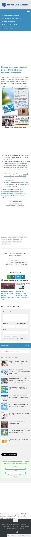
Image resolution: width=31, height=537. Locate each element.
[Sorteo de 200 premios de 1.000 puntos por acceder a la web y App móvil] (23, 286)
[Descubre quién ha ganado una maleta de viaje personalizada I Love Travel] (8, 286)
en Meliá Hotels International (16, 176)
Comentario (7, 311)
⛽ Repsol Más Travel (8, 21)
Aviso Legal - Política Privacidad (23, 535)
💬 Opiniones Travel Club (9, 25)
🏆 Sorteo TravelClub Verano (10, 15)
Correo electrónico (22, 323)
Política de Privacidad (18, 338)
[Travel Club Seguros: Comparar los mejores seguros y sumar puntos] (4, 398)
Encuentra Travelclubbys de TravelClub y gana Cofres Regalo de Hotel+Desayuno (19, 371)
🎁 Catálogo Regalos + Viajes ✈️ (11, 18)
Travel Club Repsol (17, 239)
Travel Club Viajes (16, 241)
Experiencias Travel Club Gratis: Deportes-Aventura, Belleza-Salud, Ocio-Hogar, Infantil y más (19, 380)
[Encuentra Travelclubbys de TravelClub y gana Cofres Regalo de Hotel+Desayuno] (4, 372)
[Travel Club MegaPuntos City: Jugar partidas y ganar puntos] (4, 432)
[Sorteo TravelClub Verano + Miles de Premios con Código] (4, 363)
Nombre (5, 323)
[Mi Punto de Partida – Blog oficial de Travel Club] (4, 415)
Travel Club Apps (12, 237)
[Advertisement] (15, 47)
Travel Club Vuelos (6, 244)
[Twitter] (29, 345)
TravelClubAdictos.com (13, 514)
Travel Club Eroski (22, 237)
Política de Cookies (11, 535)
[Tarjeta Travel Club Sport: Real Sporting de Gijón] (4, 424)
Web (4, 329)
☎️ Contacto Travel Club (9, 28)
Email (15, 470)
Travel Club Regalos (7, 239)
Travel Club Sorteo (6, 241)
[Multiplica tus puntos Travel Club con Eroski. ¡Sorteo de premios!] (4, 406)
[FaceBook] (26, 345)
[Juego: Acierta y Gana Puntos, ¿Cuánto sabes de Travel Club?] (4, 389)
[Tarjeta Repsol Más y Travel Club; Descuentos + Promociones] (4, 441)
